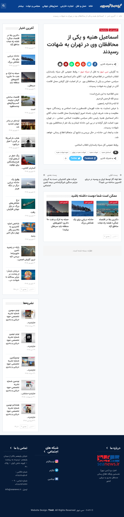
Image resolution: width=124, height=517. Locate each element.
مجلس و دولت (33, 6)
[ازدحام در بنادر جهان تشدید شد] (28, 124)
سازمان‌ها (103, 30)
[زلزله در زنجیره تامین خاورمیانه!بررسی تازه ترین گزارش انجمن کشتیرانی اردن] (28, 251)
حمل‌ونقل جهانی (50, 6)
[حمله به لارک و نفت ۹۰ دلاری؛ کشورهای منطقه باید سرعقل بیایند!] (57, 208)
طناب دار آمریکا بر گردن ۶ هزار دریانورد (12, 141)
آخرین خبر (113, 30)
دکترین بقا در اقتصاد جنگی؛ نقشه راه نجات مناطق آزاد (12, 40)
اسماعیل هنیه (106, 152)
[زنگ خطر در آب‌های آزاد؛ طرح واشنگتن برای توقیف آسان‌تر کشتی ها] (28, 159)
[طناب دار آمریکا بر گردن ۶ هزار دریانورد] (28, 142)
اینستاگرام (50, 461)
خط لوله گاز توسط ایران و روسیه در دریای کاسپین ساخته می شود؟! (103, 181)
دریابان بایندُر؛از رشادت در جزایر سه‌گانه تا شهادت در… (12, 275)
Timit (51, 510)
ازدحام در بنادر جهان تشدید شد (12, 124)
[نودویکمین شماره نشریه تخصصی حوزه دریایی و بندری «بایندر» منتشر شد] (28, 361)
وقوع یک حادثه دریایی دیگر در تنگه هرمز (13, 184)
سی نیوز (104, 72)
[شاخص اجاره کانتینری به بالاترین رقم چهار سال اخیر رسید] (28, 227)
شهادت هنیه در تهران (79, 152)
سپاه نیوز (84, 72)
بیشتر (21, 6)
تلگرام (52, 470)
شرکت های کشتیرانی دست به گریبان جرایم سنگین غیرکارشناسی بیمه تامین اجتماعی (60, 182)
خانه (91, 6)
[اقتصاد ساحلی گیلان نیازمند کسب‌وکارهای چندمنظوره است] (28, 101)
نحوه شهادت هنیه (62, 152)
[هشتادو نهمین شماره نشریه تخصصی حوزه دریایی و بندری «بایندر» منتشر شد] (28, 409)
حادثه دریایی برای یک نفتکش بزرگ (13, 59)
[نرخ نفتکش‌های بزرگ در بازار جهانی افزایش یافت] (28, 204)
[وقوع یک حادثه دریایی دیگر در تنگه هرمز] (28, 183)
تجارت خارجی (66, 6)
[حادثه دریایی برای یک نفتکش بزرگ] (82, 208)
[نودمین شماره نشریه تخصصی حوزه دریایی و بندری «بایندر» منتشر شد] (28, 385)
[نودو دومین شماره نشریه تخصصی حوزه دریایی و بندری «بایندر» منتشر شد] (28, 338)
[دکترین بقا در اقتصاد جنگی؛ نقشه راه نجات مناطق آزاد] (107, 208)
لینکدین (51, 479)
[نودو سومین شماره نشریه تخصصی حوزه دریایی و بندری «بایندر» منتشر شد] (28, 314)
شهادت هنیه (94, 152)
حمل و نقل (81, 6)
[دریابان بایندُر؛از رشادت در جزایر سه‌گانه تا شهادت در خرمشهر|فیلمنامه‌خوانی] (28, 275)
